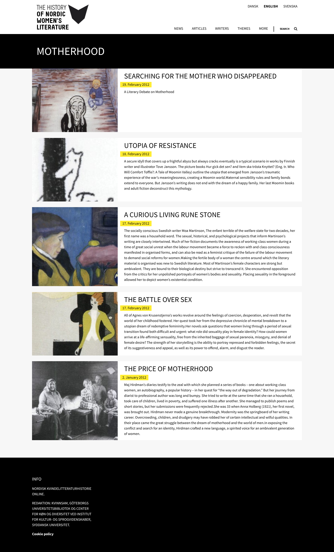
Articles (199, 29)
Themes (243, 29)
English (271, 6)
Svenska (290, 6)
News (178, 29)
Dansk (253, 6)
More (263, 29)
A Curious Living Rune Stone (172, 214)
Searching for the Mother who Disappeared (200, 76)
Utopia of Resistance (160, 145)
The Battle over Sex (158, 299)
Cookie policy (43, 534)
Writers (222, 29)
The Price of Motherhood (168, 368)
